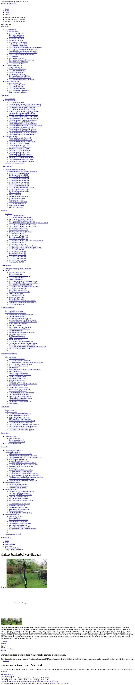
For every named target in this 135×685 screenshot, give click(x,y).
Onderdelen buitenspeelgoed (14, 450)
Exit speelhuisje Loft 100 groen (18, 228)
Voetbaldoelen (13, 31)
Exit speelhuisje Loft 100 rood (18, 230)
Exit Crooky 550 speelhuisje (17, 260)
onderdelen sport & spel (12, 482)
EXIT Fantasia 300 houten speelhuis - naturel (23, 226)
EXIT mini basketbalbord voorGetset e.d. (21, 187)
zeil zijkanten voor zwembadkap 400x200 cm (23, 322)
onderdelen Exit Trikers (12, 514)
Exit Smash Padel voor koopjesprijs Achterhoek (23, 283)
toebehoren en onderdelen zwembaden (21, 314)
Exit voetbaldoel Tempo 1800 (18, 42)
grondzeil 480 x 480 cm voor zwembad (21, 341)
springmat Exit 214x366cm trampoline (21, 470)
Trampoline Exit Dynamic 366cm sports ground (23, 118)
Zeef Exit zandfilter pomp (17, 336)
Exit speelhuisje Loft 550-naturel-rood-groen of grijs (25, 248)
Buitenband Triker (14, 518)
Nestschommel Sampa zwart (17, 378)
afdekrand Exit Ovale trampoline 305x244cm (23, 455)
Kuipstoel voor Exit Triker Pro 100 (19, 527)
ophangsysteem (13, 403)
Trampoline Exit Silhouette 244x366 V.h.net (22, 141)
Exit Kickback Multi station (17, 74)
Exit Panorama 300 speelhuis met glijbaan (22, 221)
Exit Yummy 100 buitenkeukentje (19, 276)
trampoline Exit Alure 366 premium (20, 150)
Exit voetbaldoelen (10, 29)
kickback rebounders (15, 67)
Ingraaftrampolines (10, 100)
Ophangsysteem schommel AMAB (20, 394)
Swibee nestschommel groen (17, 376)
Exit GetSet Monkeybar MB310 (19, 182)
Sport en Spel (5, 26)
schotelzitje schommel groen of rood (20, 375)
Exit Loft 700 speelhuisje (16, 249)
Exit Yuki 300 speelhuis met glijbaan (20, 217)
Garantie (55, 681)
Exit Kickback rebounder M (17, 69)
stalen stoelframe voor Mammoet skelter (21, 500)
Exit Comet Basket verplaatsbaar (19, 90)
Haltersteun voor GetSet (16, 205)
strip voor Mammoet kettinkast (18, 498)
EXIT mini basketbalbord (17, 88)
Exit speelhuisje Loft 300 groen (18, 239)
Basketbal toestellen (15, 83)
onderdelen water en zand (13, 534)
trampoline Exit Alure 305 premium (20, 147)
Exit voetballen (13, 56)
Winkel (7, 10)
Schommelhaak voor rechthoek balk (20, 401)
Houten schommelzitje (16, 371)
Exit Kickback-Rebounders (13, 65)
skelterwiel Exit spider (16, 511)
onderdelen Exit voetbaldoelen (18, 486)
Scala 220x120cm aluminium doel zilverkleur (23, 51)
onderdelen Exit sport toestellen (18, 484)
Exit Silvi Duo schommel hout (18, 366)
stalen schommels (10, 357)
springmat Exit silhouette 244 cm (19, 461)
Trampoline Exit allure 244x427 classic (21, 159)
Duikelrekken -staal (15, 438)
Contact (7, 14)
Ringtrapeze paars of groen (17, 380)
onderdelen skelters (11, 489)
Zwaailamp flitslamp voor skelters (19, 504)
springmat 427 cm (14, 468)
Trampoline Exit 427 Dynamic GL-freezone (22, 129)
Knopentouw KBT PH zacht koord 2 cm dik (23, 384)
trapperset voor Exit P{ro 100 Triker (20, 523)
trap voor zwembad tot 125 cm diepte (20, 348)
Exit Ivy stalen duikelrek (16, 440)
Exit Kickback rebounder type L (19, 288)
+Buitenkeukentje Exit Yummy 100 (20, 413)
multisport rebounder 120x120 (18, 62)
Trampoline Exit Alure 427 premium (20, 154)
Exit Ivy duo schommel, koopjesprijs (20, 360)
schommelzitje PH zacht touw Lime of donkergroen (25, 369)
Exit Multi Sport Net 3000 (17, 85)
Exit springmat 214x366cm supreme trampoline (23, 473)
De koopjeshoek (6, 265)
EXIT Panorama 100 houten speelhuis (21, 219)
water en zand (5, 407)
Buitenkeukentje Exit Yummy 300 (19, 417)
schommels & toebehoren (17, 359)
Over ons (7, 12)
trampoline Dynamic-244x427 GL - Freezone (23, 131)
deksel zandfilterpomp (15, 331)
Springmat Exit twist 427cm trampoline (21, 466)
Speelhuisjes (8, 214)
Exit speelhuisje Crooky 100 (17, 251)
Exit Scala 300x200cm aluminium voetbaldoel (23, 53)
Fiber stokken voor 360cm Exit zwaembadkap (23, 343)
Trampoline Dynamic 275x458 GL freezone (22, 132)
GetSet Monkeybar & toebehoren (15, 170)
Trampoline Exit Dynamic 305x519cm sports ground (25, 125)
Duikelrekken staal (10, 436)
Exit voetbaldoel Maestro (16, 37)
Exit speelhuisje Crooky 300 (17, 255)
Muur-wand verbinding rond (17, 391)
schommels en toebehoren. (9, 353)
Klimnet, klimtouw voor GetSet (18, 196)
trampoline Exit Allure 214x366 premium (21, 157)
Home (7, 9)
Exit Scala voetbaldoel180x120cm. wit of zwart (23, 49)
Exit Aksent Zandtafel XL (17, 304)
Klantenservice (11, 3)
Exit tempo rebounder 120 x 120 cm (20, 78)
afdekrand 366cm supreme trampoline (20, 454)
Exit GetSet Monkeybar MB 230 (19, 178)
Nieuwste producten (7, 674)
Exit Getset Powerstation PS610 (19, 191)
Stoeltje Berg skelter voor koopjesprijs (20, 513)
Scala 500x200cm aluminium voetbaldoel (21, 54)
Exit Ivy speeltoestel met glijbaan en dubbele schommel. (26, 362)
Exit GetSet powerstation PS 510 (19, 189)
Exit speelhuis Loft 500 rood (17, 244)
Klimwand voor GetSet (16, 207)
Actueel (3, 650)
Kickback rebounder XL (16, 72)
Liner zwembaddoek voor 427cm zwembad (22, 320)
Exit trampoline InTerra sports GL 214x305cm (23, 115)
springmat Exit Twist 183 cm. (18, 459)
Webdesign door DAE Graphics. (59, 683)
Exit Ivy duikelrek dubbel (17, 442)
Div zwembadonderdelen (16, 316)
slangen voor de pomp (16, 339)
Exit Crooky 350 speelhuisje (17, 256)
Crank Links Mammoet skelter (18, 496)
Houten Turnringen (15, 194)
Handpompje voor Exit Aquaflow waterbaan (22, 529)
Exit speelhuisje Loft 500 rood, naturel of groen (23, 246)
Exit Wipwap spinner (15, 274)
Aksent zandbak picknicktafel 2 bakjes (21, 428)
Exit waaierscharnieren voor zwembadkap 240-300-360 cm (27, 347)
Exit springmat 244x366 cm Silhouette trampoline (24, 475)
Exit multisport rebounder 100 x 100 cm (21, 60)
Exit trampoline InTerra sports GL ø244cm (22, 108)
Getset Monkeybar (6, 166)
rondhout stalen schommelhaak (18, 387)
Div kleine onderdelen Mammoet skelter (21, 491)
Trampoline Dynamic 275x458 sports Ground (23, 124)
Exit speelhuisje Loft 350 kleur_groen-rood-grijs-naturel (26, 240)
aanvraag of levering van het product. (12, 681)
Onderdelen (4, 447)
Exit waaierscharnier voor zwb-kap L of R (22, 345)
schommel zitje (13, 368)
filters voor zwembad (15, 325)
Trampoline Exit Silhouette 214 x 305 (20, 140)
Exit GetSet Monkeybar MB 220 (19, 177)
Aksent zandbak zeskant (16, 297)
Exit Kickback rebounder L (17, 63)
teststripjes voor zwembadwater (18, 338)
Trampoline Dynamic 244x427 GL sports (21, 122)
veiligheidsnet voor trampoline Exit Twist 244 (23, 302)
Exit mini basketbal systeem (17, 203)
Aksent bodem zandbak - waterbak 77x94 (22, 421)
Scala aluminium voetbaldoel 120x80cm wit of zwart (25, 47)
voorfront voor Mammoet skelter (19, 493)
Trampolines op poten (11, 136)
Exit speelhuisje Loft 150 (16, 233)
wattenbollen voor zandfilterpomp (19, 329)
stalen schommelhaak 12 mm (18, 385)
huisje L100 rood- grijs (16, 293)
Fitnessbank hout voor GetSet (18, 202)
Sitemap (3, 3)
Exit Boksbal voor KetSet (17, 198)
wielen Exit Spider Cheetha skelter (19, 509)
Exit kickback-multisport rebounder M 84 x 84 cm (24, 286)
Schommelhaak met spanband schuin (20, 398)
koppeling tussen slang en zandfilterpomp (21, 332)
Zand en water (9, 410)
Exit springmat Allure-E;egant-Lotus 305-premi (23, 464)
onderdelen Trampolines (12, 452)
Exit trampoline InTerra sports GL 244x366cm (23, 116)
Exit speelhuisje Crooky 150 (17, 253)
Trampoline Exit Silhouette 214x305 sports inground (25, 104)
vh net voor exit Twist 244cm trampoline (21, 479)
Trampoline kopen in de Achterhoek (20, 138)
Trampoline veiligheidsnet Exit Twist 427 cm (23, 480)
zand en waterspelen (11, 412)
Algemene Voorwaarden (44, 681)
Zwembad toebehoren (7, 308)
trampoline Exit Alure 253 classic (19, 143)
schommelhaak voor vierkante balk (19, 389)
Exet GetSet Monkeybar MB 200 (19, 173)
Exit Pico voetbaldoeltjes (16, 33)
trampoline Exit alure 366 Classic (19, 149)
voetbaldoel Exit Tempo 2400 (18, 44)
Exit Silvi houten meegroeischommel (20, 364)
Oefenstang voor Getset (16, 200)
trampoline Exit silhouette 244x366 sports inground (25, 106)
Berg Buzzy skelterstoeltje (17, 505)
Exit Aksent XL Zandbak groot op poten (21, 430)
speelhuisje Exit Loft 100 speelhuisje (20, 231)
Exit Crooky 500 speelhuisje (17, 258)
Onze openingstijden (7, 676)
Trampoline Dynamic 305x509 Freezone (21, 134)
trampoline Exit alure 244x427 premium (21, 161)
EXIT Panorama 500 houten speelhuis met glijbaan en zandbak (28, 223)
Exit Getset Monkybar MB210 (18, 175)
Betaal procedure (30, 681)
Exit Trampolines (10, 99)
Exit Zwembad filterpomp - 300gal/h (20, 318)
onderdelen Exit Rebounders (17, 488)
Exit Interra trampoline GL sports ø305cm (22, 109)
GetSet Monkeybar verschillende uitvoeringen (23, 171)
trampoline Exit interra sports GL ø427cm (22, 113)
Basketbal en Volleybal (12, 81)
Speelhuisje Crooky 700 (16, 262)
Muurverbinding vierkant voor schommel (21, 392)
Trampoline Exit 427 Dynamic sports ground (23, 120)
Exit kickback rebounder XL (18, 290)
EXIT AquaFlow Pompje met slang (20, 419)
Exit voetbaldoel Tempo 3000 (18, 46)
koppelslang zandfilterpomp (17, 334)
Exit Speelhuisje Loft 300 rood (18, 237)
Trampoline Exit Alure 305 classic (19, 145)
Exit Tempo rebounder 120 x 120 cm (20, 285)
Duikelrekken (5, 433)
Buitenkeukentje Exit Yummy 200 (19, 415)
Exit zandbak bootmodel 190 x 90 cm (20, 422)
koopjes (7, 270)
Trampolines (4, 95)
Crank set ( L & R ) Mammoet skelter (20, 495)
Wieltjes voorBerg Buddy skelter (19, 507)
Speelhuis (4, 210)
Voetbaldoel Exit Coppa (16, 38)
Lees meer (4, 642)
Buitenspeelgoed (10, 544)
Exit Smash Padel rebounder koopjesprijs (21, 79)
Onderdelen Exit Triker (16, 516)
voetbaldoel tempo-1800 (16, 279)
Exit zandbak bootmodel (16, 299)
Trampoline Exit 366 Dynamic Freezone (21, 127)
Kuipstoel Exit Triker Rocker (18, 525)
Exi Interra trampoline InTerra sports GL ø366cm (24, 111)
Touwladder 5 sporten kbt (17, 382)
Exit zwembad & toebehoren (14, 311)
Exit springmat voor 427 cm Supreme (20, 472)
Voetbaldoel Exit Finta (16, 40)
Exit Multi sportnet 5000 (16, 87)
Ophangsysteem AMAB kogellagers (20, 396)
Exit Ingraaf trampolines (16, 102)
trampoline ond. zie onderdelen (14, 163)
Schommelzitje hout (15, 193)
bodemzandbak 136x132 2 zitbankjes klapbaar (23, 426)
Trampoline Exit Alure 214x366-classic (21, 156)
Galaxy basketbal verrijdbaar (18, 92)
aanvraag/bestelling (7, 649)
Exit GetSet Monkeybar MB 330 (19, 186)
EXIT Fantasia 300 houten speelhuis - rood (22, 224)
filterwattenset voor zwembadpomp (20, 327)
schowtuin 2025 (6, 537)
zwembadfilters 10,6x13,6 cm (18, 323)
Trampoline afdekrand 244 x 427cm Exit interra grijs (25, 457)
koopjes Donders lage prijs (17, 272)
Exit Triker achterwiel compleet (18, 520)
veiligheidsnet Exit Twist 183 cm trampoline (22, 301)
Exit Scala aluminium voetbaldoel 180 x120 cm (23, 281)
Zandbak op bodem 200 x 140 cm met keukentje (24, 424)
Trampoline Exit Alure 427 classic (19, 152)
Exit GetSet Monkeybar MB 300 (19, 180)
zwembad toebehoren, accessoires (15, 313)
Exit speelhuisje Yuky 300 (17, 295)
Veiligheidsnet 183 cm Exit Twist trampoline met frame (26, 477)
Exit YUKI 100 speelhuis (17, 215)
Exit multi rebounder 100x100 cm (19, 76)
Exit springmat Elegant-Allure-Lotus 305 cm (22, 463)
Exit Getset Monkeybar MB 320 (19, 184)
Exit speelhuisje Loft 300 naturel (19, 235)
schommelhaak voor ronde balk (18, 400)
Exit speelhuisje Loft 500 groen (18, 242)
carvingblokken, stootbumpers (18, 521)
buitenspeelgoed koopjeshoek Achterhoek (18, 269)
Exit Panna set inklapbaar (17, 35)
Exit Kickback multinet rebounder (19, 292)
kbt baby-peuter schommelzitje (18, 373)
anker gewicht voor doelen (17, 58)
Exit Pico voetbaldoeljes (16, 277)
